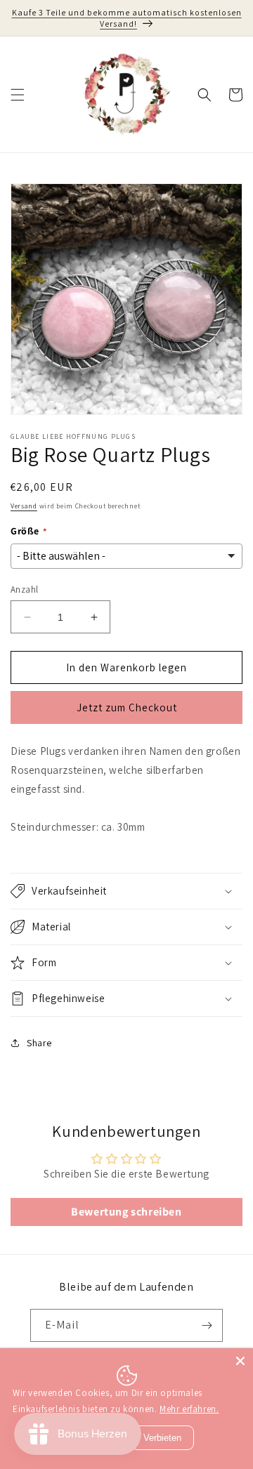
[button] (17, 94)
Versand (24, 505)
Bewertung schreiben (126, 1211)
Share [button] (39, 1042)
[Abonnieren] (206, 1325)
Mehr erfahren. (189, 1409)
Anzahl (24, 589)
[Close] (240, 1361)
